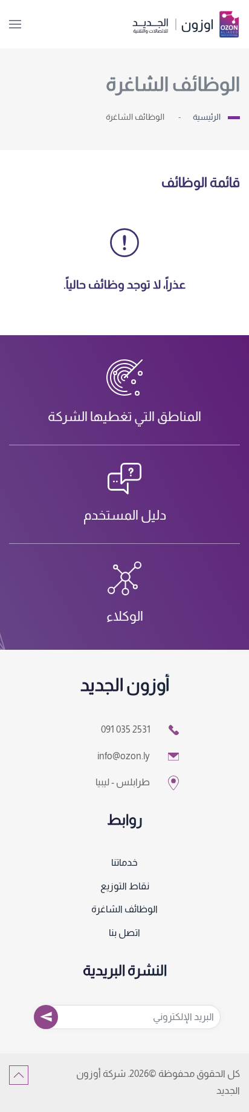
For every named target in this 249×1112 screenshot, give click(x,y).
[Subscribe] (46, 1017)
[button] (15, 24)
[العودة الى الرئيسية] (185, 24)
